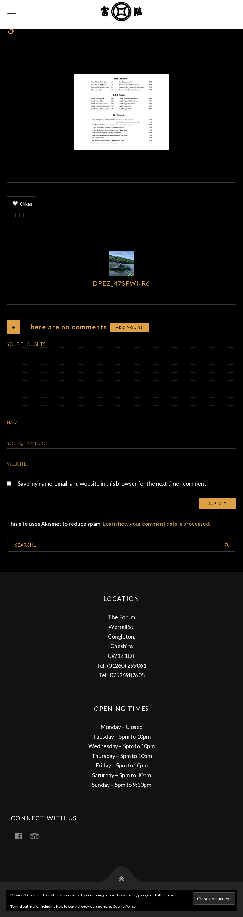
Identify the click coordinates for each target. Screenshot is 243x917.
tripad (38, 835)
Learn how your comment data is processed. (156, 523)
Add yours (129, 327)
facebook (22, 835)
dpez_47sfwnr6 (121, 283)
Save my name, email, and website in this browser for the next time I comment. (113, 483)
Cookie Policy (124, 906)
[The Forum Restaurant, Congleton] (121, 14)
